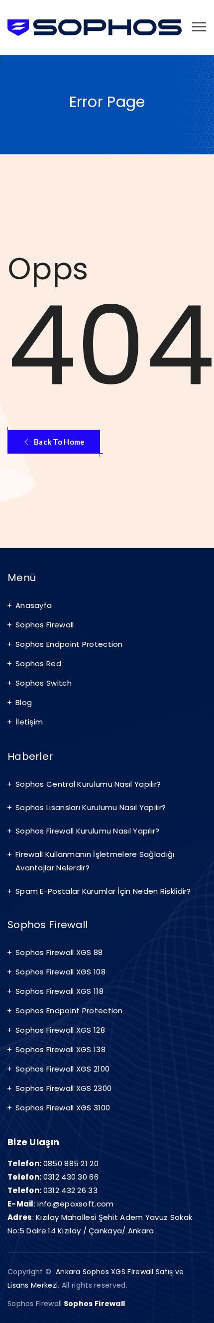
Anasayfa (33, 605)
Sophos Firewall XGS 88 (59, 952)
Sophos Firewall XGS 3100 (62, 1107)
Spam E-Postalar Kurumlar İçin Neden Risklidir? (103, 891)
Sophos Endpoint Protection (69, 644)
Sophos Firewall (44, 624)
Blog (23, 702)
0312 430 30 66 (71, 1177)
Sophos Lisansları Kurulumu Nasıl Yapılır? (90, 807)
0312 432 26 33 (70, 1190)
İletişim (29, 722)
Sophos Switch (43, 683)
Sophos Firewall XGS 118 (59, 991)
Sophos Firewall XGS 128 (60, 1030)
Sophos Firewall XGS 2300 (63, 1088)
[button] (53, 442)
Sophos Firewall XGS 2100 (62, 1069)
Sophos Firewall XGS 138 (60, 1049)
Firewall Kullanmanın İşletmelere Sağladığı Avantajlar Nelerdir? (95, 861)
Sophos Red (38, 663)
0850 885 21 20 (71, 1163)
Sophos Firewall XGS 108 (60, 971)
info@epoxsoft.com (75, 1204)
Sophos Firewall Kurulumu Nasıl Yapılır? (87, 831)
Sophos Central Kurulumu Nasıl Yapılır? (88, 784)
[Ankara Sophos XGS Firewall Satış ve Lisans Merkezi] (94, 27)
